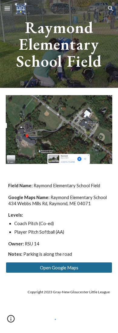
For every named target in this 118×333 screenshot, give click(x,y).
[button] (7, 8)
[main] (59, 44)
